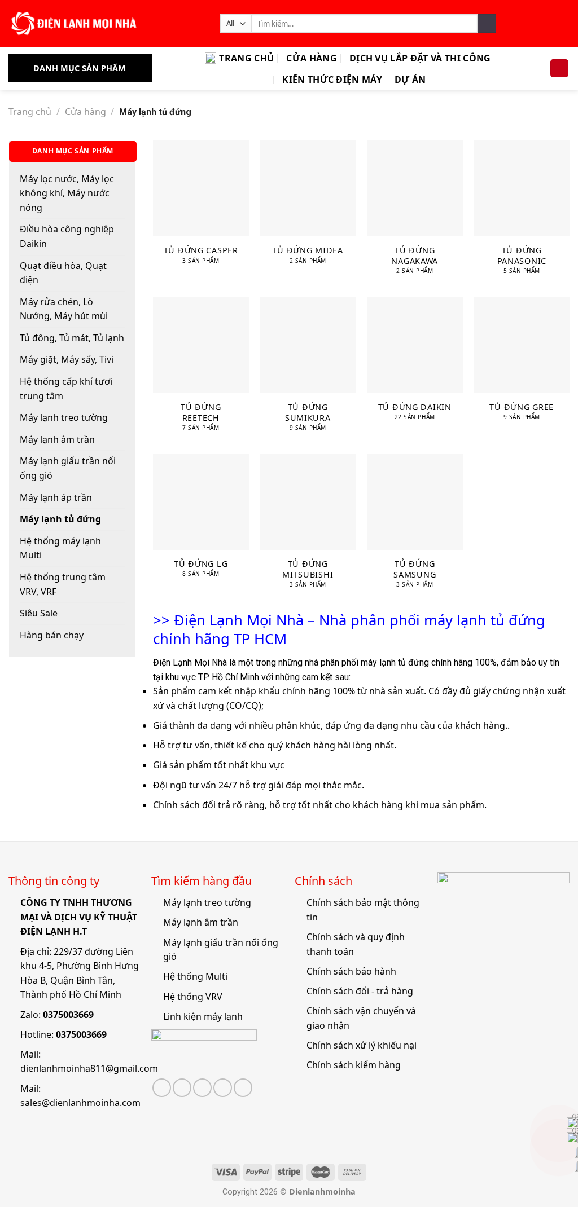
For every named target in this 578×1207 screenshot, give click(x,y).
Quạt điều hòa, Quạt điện (63, 273)
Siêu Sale (39, 613)
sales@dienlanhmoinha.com (80, 1102)
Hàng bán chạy (52, 635)
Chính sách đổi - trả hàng (359, 991)
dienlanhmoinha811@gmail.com (89, 1068)
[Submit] (487, 23)
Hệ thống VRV (192, 996)
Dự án (410, 79)
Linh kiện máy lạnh (203, 1016)
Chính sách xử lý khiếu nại (361, 1045)
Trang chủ (246, 58)
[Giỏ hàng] (559, 68)
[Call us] (222, 1087)
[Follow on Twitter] (182, 1087)
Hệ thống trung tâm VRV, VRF (63, 584)
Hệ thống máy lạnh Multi (60, 548)
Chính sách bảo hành (351, 971)
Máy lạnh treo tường (64, 417)
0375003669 (68, 1014)
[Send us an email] (202, 1087)
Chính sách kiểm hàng (353, 1065)
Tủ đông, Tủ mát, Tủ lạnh (72, 338)
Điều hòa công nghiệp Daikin (67, 236)
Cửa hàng (311, 58)
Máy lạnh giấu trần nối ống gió (68, 468)
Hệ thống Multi (195, 976)
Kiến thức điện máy (332, 79)
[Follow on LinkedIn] (243, 1087)
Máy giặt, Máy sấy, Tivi (66, 359)
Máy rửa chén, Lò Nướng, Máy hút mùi (64, 309)
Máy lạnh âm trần (57, 439)
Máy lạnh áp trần (56, 497)
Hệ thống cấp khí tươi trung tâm (66, 388)
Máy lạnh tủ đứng (60, 519)
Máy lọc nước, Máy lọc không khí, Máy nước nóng (67, 193)
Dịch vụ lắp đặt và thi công (420, 58)
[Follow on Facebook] (161, 1087)
